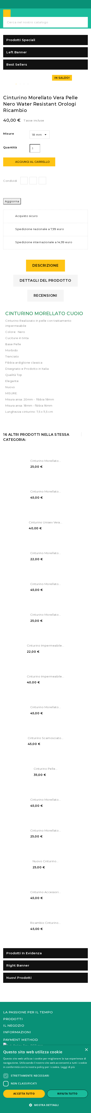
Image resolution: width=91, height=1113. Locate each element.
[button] (45, 1105)
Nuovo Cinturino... (46, 861)
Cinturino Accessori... (45, 892)
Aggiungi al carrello (29, 162)
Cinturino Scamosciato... (45, 738)
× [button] (86, 1049)
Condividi (24, 180)
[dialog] (45, 1079)
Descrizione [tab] (45, 265)
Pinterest (42, 180)
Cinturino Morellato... (45, 460)
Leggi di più (68, 1067)
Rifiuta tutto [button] (67, 1093)
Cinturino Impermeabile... (45, 645)
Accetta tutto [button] (24, 1093)
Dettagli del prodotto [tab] (45, 281)
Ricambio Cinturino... (45, 922)
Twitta (33, 180)
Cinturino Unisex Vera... (45, 522)
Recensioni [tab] (45, 296)
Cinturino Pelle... (46, 768)
